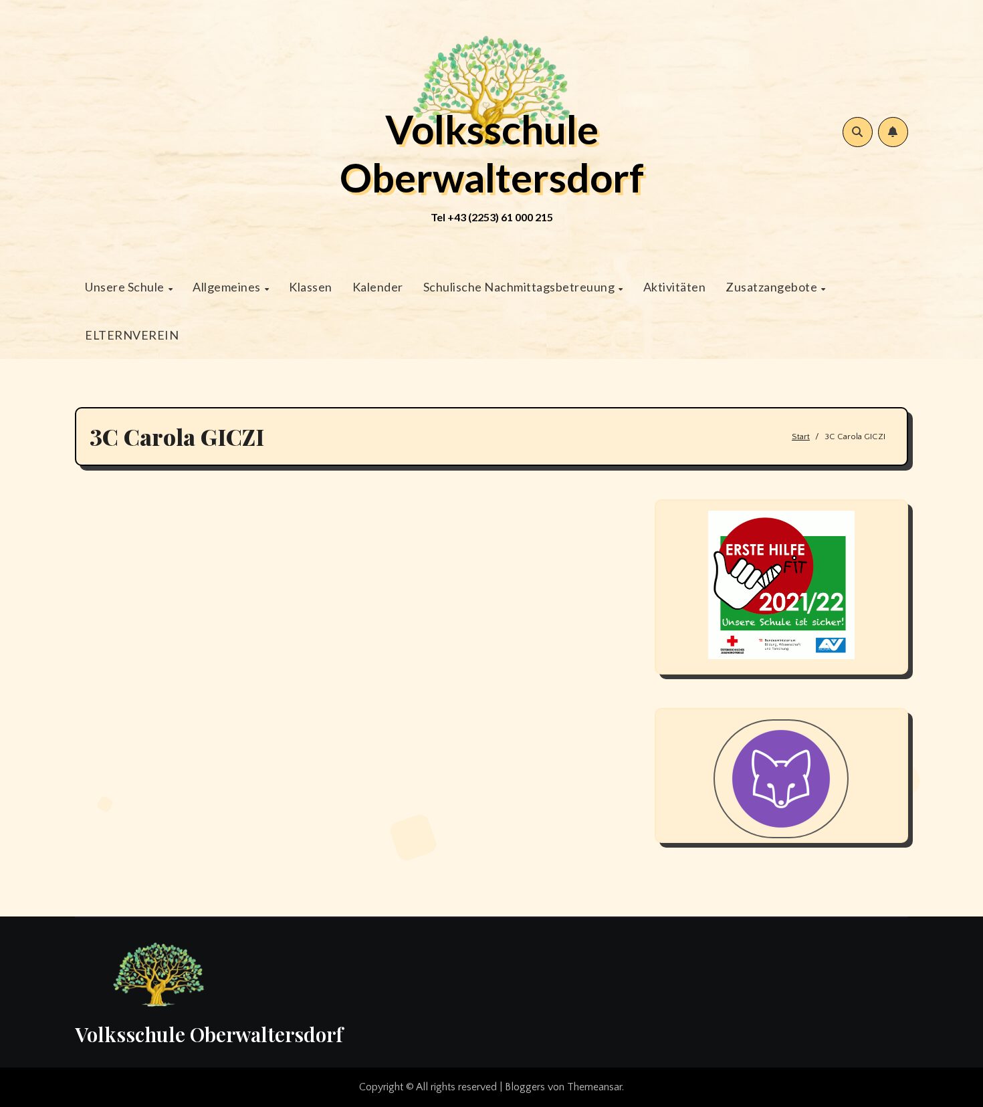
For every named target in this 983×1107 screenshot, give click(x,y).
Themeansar (594, 1087)
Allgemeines (228, 286)
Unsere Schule (126, 286)
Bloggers (525, 1087)
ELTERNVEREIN (132, 335)
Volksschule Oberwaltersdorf (492, 153)
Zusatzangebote (773, 286)
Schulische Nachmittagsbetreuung (520, 286)
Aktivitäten (674, 286)
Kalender (377, 286)
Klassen (310, 286)
